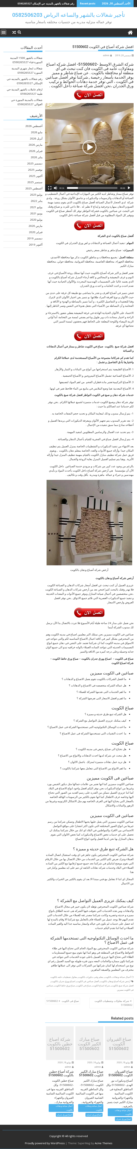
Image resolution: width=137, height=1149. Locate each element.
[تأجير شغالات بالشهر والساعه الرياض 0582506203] (130, 32)
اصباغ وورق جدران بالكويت (63, 981)
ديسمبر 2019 (34, 238)
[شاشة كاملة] (50, 188)
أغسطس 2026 (33, 126)
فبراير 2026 (35, 151)
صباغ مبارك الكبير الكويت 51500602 (89, 1044)
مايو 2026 (36, 132)
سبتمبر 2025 (34, 182)
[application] (89, 147)
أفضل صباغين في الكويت (88, 981)
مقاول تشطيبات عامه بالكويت (63, 977)
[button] (89, 147)
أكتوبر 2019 (35, 244)
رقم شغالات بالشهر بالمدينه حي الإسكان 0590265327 (45, 3)
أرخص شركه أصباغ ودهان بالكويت (115, 981)
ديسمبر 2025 (34, 163)
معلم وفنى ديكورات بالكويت (90, 977)
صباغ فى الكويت (83, 985)
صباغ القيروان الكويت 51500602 (119, 1044)
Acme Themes (103, 1143)
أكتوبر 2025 (35, 176)
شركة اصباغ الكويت (101, 985)
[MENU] (3, 32)
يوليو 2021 (36, 207)
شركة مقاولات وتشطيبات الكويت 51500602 (113, 1003)
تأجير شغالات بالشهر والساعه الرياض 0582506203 (68, 15)
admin (106, 55)
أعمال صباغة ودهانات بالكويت (118, 977)
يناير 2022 (36, 201)
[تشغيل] (129, 188)
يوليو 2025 (36, 194)
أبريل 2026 (36, 138)
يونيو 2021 (36, 213)
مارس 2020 (35, 226)
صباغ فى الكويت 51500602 (62, 1001)
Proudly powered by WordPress (45, 1143)
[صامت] (55, 188)
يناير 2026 (36, 157)
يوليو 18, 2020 (123, 1062)
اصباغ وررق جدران (123, 1119)
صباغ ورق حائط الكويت (64, 985)
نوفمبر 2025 (35, 169)
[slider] (92, 188)
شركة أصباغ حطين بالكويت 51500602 (60, 1044)
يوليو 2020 (36, 219)
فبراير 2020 (35, 232)
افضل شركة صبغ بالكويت (122, 985)
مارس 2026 (35, 144)
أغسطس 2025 (33, 188)
